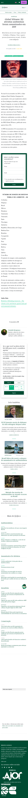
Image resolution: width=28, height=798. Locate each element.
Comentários (13, 322)
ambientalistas (9, 56)
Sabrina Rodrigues (14, 435)
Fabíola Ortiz (14, 469)
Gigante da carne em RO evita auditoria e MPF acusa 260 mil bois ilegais (13, 601)
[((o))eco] (5, 7)
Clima (15, 12)
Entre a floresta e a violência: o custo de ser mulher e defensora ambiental (13, 540)
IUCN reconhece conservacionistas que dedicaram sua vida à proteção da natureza (13, 534)
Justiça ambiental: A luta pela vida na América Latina (11, 561)
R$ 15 (6, 386)
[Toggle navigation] (19, 2)
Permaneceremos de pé (7, 567)
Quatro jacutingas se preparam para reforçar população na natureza (13, 646)
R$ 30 (11, 386)
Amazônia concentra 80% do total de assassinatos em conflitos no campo (11, 572)
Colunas (2, 526)
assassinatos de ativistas (18, 56)
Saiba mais (3, 761)
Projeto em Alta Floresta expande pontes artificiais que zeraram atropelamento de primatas (12, 594)
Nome (5, 166)
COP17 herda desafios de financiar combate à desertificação (13, 640)
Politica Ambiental (22, 12)
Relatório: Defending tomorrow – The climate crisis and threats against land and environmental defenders (14, 303)
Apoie (24, 2)
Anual (18, 382)
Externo (2, 624)
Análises (3, 538)
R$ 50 (16, 386)
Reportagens (8, 455)
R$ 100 (21, 387)
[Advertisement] (14, 672)
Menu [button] (23, 7)
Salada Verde (8, 419)
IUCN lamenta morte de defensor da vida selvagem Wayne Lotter (14, 423)
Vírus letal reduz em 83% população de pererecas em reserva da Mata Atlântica (12, 627)
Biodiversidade (8, 12)
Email (5, 173)
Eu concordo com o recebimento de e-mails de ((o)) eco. (15, 180)
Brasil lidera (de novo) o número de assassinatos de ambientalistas (14, 459)
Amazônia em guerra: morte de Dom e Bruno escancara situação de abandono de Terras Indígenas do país (13, 547)
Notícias (14, 16)
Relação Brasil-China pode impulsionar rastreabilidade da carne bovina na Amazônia (14, 612)
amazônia (5, 588)
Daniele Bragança (14, 45)
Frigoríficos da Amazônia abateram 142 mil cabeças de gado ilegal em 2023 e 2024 (13, 606)
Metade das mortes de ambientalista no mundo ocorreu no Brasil (14, 494)
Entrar (4, 795)
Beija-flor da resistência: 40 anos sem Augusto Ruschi (14, 528)
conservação (6, 621)
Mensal (9, 382)
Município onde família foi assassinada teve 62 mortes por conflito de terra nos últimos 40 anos (14, 578)
